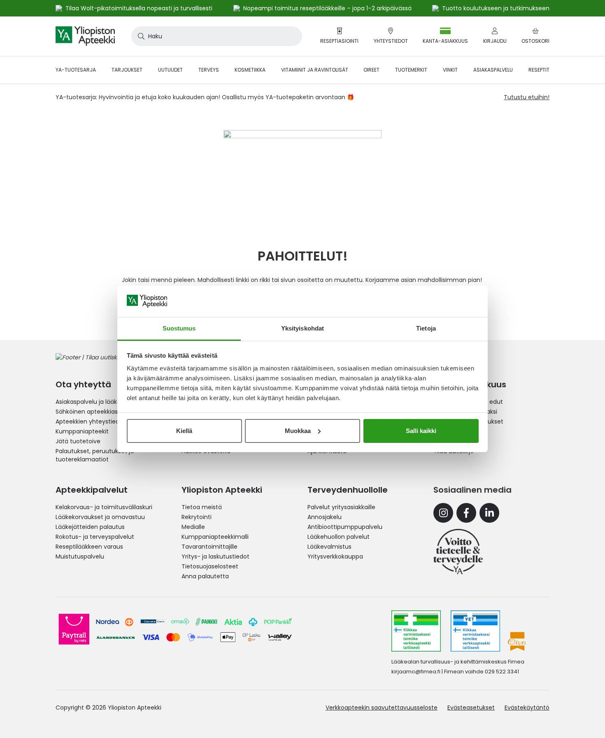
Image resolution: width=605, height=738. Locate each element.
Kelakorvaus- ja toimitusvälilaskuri (104, 507)
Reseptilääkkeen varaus (89, 546)
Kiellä (184, 430)
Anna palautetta (205, 576)
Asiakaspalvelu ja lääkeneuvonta (102, 402)
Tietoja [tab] (426, 328)
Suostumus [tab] (179, 328)
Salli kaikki (421, 430)
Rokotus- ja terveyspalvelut (95, 537)
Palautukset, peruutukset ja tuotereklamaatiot (95, 455)
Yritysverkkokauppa (335, 556)
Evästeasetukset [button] (471, 707)
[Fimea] (416, 631)
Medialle (193, 527)
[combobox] (216, 36)
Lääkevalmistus (329, 546)
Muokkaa (298, 430)
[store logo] (85, 36)
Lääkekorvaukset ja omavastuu (100, 517)
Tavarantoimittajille (209, 546)
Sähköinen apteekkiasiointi (93, 411)
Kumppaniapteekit (82, 431)
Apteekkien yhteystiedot (91, 421)
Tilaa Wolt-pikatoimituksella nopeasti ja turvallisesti (138, 8)
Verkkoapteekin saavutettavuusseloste (381, 707)
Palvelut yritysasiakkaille (341, 507)
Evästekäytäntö (527, 707)
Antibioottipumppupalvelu (344, 527)
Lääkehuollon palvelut (338, 537)
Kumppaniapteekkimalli (215, 537)
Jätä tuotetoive (78, 441)
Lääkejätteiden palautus (90, 527)
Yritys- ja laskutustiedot (215, 556)
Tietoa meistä (202, 507)
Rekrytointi (197, 517)
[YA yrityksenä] (458, 551)
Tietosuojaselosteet (210, 566)
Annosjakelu (324, 517)
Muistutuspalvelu (80, 556)
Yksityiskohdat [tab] (302, 328)
